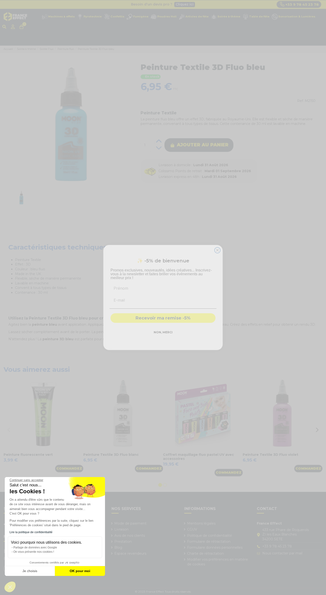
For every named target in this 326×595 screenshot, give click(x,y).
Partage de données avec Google (35, 547)
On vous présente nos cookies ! (33, 551)
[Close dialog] (217, 250)
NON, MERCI (163, 332)
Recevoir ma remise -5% (163, 318)
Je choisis (29, 571)
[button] (10, 587)
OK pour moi (80, 571)
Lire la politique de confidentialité (31, 532)
